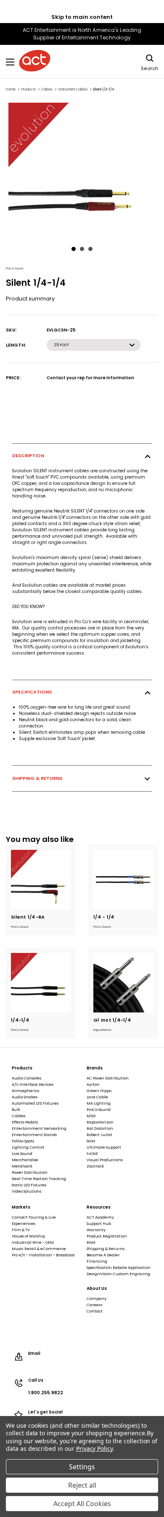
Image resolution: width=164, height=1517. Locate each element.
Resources (99, 1207)
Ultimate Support (104, 1147)
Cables (18, 1115)
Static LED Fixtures (29, 1185)
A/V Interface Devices (32, 1084)
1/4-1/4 (20, 1020)
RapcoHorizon (100, 1122)
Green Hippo (99, 1090)
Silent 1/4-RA (28, 917)
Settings (82, 1466)
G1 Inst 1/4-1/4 (112, 1020)
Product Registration (107, 1236)
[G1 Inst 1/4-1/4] (123, 982)
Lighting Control (28, 1147)
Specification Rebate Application (119, 1267)
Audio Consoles (26, 1078)
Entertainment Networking (39, 1128)
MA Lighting (99, 1103)
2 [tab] (82, 249)
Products (22, 1068)
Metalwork (22, 1166)
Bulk (16, 1109)
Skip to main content (82, 17)
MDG (91, 1115)
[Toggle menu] (10, 61)
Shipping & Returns (37, 778)
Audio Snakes (24, 1097)
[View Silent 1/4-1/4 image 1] (82, 170)
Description (28, 455)
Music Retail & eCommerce (39, 1248)
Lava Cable (97, 1097)
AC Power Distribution (108, 1078)
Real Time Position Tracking (39, 1178)
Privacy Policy (94, 1448)
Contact (95, 1311)
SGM (91, 1141)
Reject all (82, 1485)
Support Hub (99, 1223)
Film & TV (21, 1229)
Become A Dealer (103, 1255)
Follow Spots (23, 1141)
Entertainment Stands (34, 1134)
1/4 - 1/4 (103, 917)
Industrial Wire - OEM (33, 1242)
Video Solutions (26, 1191)
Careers (94, 1304)
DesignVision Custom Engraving (118, 1273)
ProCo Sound (99, 1109)
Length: (16, 345)
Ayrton (93, 1084)
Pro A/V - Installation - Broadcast (43, 1255)
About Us (97, 1289)
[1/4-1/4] (40, 982)
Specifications (32, 692)
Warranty (96, 1229)
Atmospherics (25, 1090)
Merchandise (25, 1159)
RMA (91, 1242)
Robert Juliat (99, 1134)
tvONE (92, 1153)
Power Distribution (30, 1172)
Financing (97, 1261)
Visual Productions (105, 1159)
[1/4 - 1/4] (123, 879)
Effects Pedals (25, 1122)
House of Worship (28, 1236)
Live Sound (22, 1153)
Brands (95, 1068)
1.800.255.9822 (45, 1393)
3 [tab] (90, 249)
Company (96, 1298)
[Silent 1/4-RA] (40, 879)
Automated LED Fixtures (35, 1103)
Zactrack (95, 1166)
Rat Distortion (100, 1128)
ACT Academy (100, 1217)
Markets (21, 1207)
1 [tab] (73, 249)
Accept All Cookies (82, 1503)
